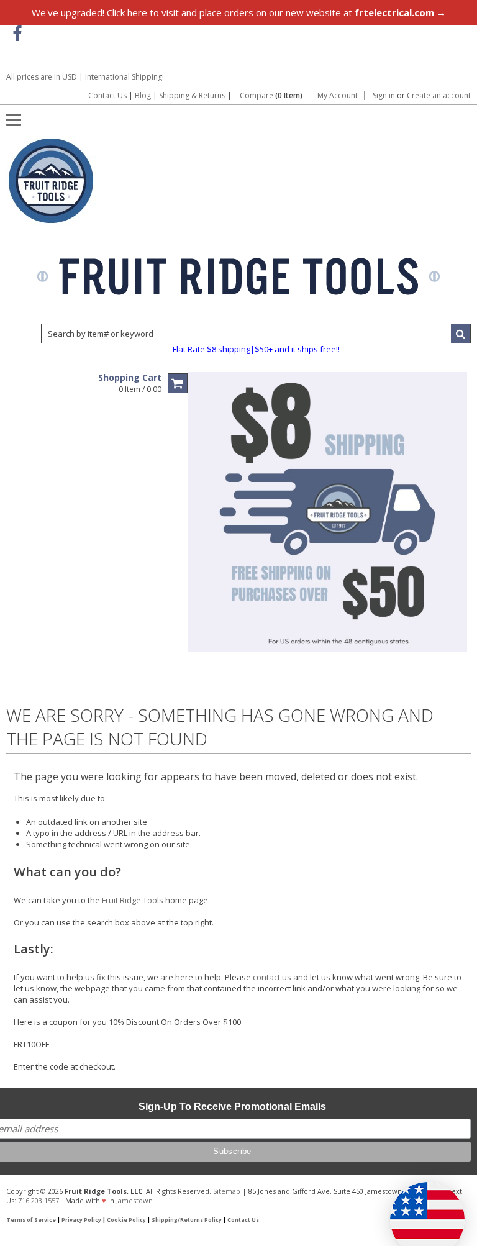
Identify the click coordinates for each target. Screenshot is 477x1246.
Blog (143, 95)
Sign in (384, 95)
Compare (271, 95)
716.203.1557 (38, 1200)
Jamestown (134, 1200)
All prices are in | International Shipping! (85, 76)
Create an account (439, 95)
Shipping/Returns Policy (187, 1220)
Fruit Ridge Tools (132, 900)
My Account (337, 95)
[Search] (461, 333)
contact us (272, 977)
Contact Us (107, 95)
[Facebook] (17, 33)
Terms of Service (31, 1220)
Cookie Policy (126, 1220)
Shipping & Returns (193, 95)
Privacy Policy (81, 1220)
